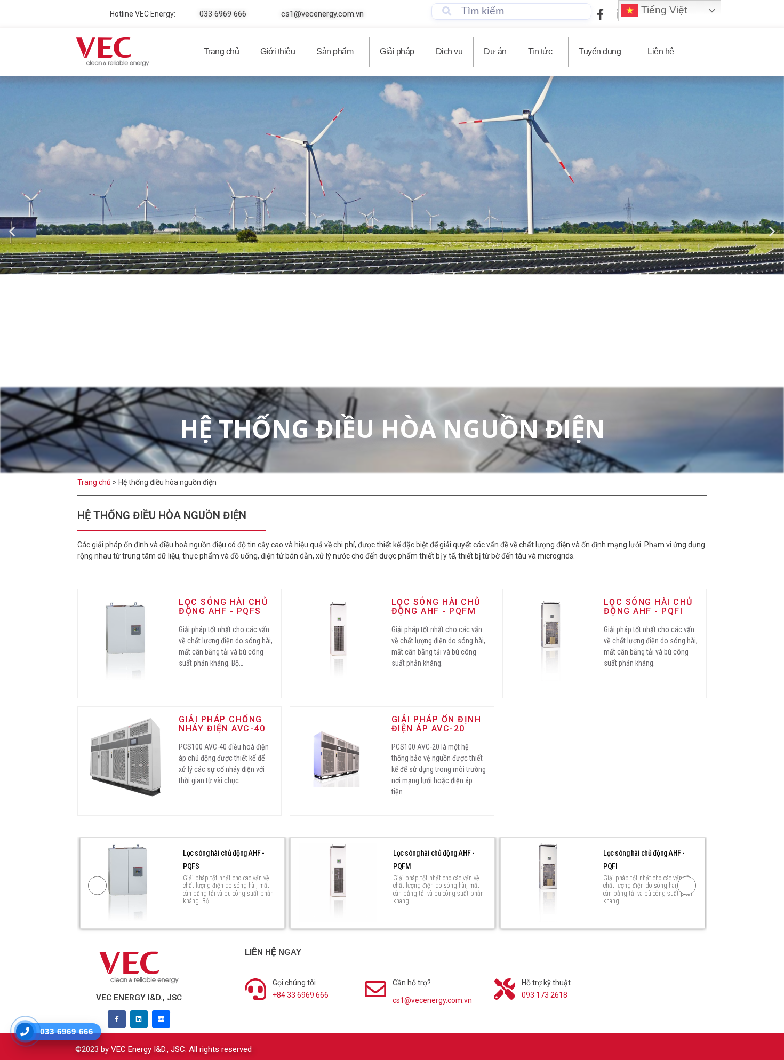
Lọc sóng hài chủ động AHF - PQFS (223, 607)
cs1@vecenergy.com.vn (432, 1000)
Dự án (495, 51)
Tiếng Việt (662, 9)
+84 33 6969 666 (301, 995)
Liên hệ (660, 51)
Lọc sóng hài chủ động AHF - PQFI (648, 607)
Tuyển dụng (600, 51)
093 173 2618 (544, 995)
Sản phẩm (334, 51)
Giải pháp (397, 51)
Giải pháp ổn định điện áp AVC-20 (436, 724)
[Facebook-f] (117, 1019)
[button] (12, 231)
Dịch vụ (449, 51)
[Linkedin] (139, 1019)
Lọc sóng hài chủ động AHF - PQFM (436, 607)
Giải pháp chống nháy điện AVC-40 (222, 724)
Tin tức (540, 51)
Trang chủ (221, 51)
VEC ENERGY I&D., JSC (139, 997)
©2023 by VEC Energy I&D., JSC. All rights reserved (163, 1049)
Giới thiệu (277, 51)
